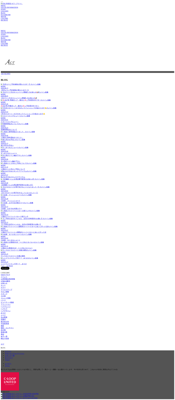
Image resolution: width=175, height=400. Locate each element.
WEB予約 (35, 394)
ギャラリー (9, 358)
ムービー (8, 363)
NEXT (11, 266)
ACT (2, 344)
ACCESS (34, 398)
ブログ (7, 360)
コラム (7, 366)
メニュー (8, 351)
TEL (32, 396)
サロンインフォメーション (14, 353)
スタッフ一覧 (10, 355)
